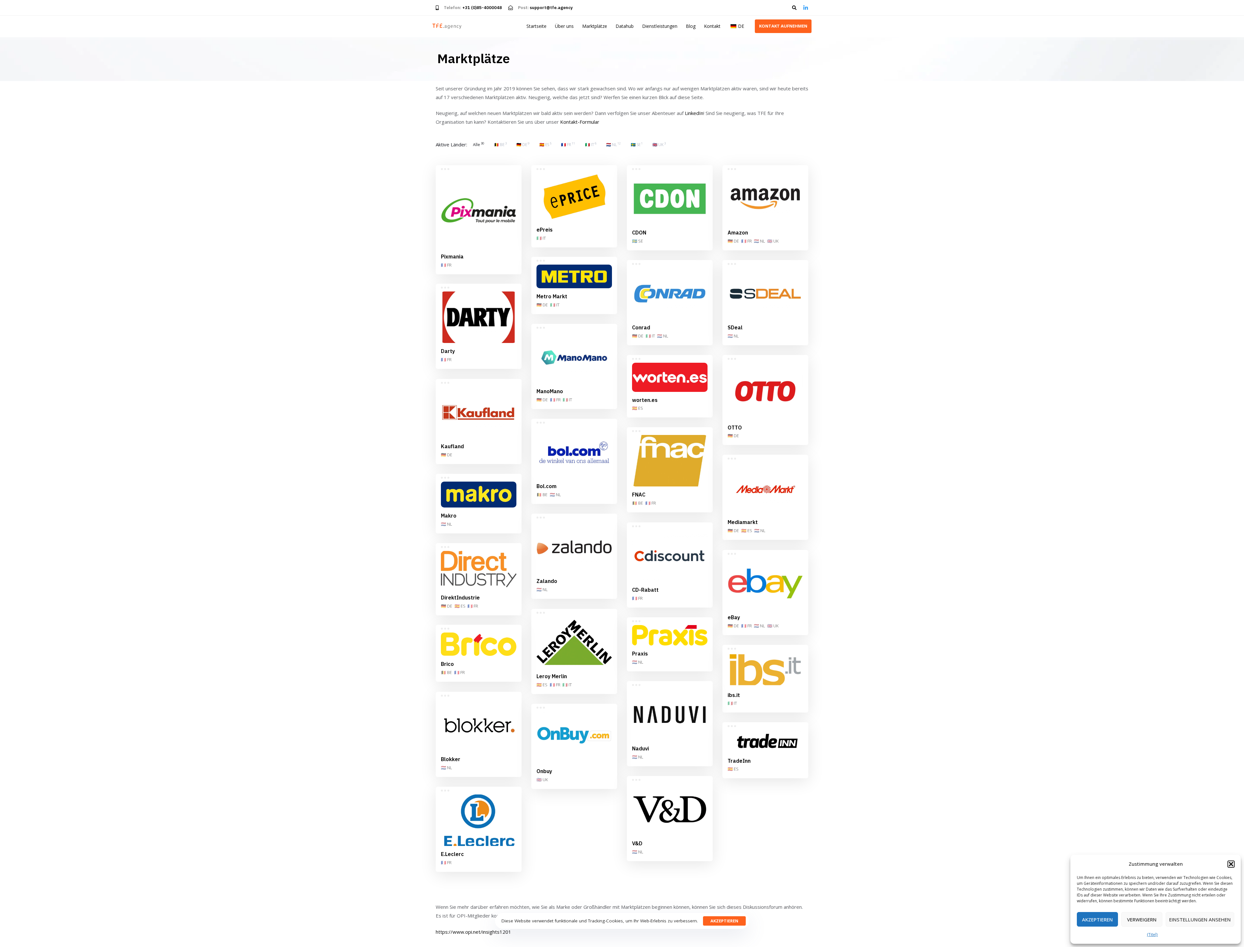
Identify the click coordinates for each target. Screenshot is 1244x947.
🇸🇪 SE (637, 241)
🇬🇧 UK (773, 241)
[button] (1231, 864)
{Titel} (1152, 934)
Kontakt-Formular (579, 122)
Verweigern (1142, 919)
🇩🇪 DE (733, 241)
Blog (691, 26)
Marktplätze (594, 26)
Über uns (564, 26)
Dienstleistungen (659, 26)
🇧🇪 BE (541, 494)
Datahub (625, 26)
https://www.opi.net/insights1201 (473, 932)
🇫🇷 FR (446, 265)
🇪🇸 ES (637, 408)
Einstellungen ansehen (1200, 919)
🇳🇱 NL (759, 241)
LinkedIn (694, 113)
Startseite (536, 26)
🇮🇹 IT (541, 238)
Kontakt (712, 26)
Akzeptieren (1097, 919)
